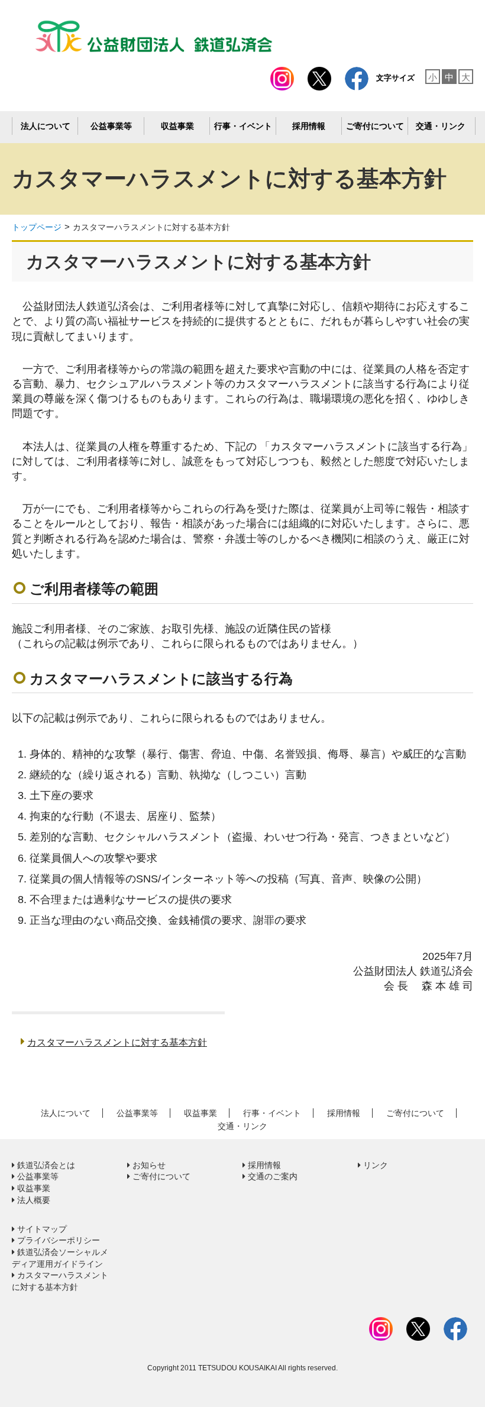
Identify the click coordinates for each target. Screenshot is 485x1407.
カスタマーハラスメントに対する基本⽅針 (151, 227)
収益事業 (177, 126)
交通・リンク (440, 126)
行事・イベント (243, 126)
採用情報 (308, 126)
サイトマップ (41, 1229)
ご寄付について (375, 126)
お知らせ (148, 1165)
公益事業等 (111, 126)
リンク (374, 1165)
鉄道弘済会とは (45, 1165)
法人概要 (32, 1200)
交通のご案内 (271, 1176)
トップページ (37, 227)
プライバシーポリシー (57, 1240)
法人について (45, 126)
